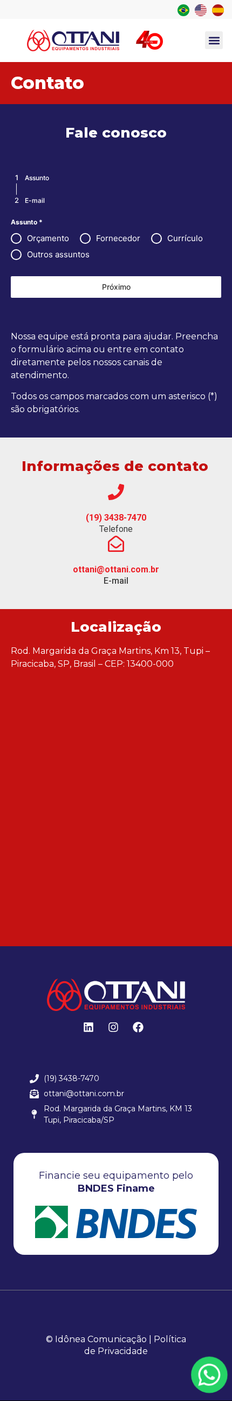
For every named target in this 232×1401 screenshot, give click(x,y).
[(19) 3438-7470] (116, 492)
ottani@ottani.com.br (116, 569)
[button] (214, 40)
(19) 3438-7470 (116, 517)
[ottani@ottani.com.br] (116, 544)
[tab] (30, 177)
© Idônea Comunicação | (99, 1339)
